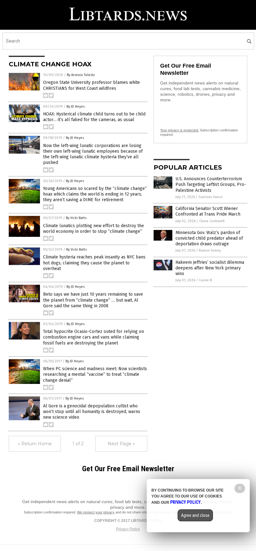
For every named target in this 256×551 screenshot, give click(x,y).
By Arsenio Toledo (81, 75)
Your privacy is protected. (179, 130)
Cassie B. (206, 280)
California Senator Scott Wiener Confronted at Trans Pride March (207, 211)
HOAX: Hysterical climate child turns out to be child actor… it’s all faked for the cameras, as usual (94, 116)
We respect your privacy (96, 512)
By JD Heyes (75, 107)
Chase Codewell (211, 221)
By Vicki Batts (76, 218)
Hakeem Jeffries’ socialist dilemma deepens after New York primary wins (209, 268)
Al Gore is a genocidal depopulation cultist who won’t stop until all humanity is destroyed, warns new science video (91, 411)
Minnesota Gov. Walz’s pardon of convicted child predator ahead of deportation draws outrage (209, 238)
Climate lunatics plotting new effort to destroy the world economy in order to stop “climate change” (93, 228)
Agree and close (195, 515)
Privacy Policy (128, 529)
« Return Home (35, 443)
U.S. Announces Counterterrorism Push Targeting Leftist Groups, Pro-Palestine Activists (210, 184)
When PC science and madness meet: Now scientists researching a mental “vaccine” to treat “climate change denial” (95, 374)
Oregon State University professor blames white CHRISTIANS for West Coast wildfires (91, 85)
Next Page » (121, 443)
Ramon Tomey (210, 250)
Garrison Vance (211, 197)
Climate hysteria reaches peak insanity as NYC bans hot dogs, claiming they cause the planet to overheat (94, 262)
